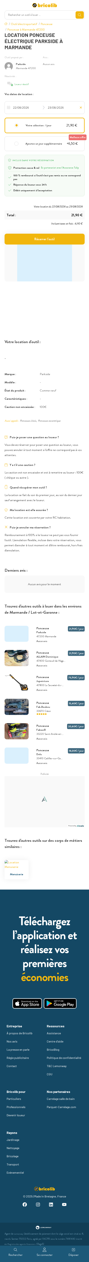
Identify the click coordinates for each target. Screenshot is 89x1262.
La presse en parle (18, 1049)
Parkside (21, 64)
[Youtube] (64, 1205)
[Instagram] (37, 1205)
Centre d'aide (55, 1041)
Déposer (74, 1255)
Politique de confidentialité (64, 1057)
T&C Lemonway (56, 1066)
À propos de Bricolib (19, 1033)
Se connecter (45, 1255)
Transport (13, 1164)
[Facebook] (24, 1205)
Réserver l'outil (44, 239)
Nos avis (12, 1041)
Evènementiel (15, 1172)
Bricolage (12, 1156)
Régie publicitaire (18, 1057)
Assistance (54, 1033)
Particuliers (14, 1098)
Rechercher (15, 1255)
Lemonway (18, 1233)
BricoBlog (53, 1049)
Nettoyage (13, 1148)
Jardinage (13, 1139)
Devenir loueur (16, 1115)
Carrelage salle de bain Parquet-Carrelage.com (61, 1103)
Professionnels (16, 1107)
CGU (49, 1074)
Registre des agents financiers (21, 1244)
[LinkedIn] (51, 1205)
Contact (12, 1066)
